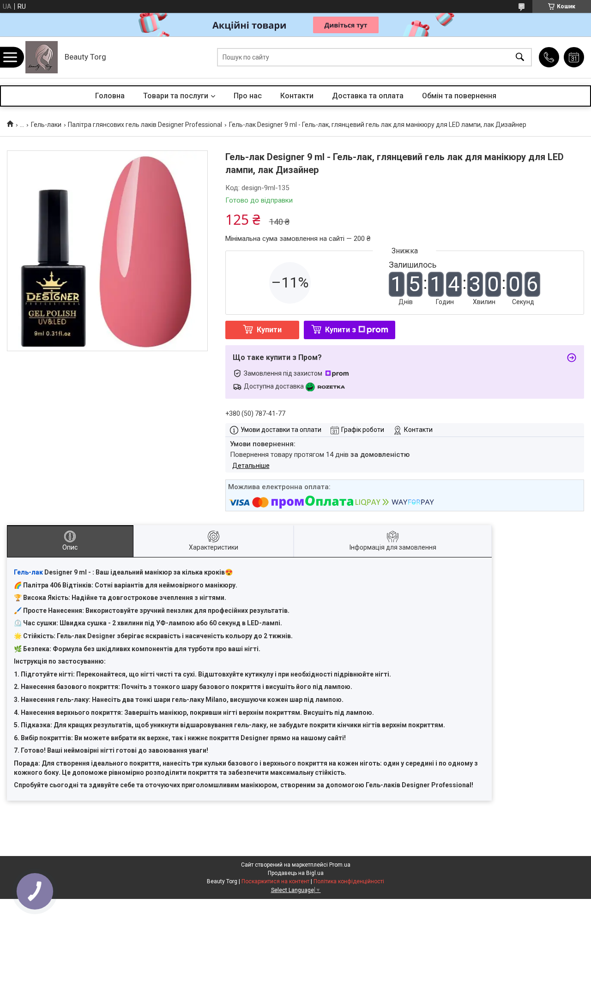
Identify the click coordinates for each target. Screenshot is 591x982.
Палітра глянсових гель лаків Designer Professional (145, 124)
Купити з (340, 329)
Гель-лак (28, 572)
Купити (269, 329)
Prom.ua (339, 865)
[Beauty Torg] (41, 57)
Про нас (248, 95)
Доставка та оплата (368, 95)
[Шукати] (520, 57)
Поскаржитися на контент (275, 881)
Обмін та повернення (459, 95)
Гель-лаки (46, 124)
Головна (110, 95)
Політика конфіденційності (349, 881)
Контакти (297, 95)
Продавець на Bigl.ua (296, 873)
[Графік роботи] (574, 57)
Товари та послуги (175, 95)
